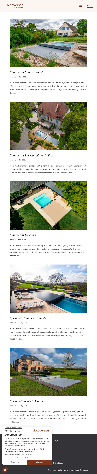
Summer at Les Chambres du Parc (32, 155)
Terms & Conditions (55, 463)
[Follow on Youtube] (57, 440)
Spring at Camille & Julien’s (28, 318)
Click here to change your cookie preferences (68, 470)
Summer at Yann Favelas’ (26, 72)
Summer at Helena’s (23, 235)
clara (14, 77)
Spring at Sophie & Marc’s (26, 401)
